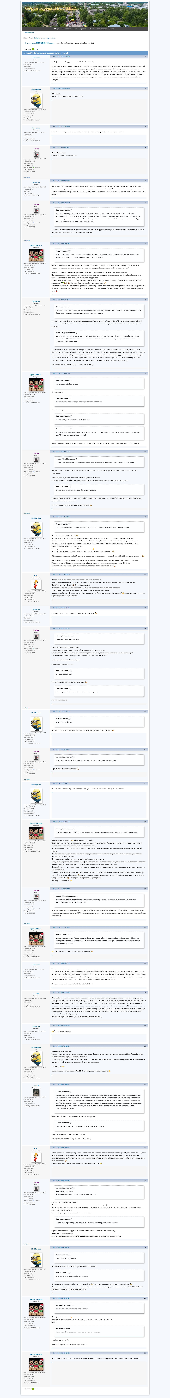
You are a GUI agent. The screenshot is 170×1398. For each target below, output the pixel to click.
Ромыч (36, 149)
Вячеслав (36, 58)
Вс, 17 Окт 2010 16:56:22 (61, 147)
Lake (36, 576)
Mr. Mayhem (36, 89)
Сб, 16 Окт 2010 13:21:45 (61, 56)
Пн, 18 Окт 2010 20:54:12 (61, 750)
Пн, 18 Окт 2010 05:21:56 (61, 517)
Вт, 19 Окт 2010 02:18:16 (61, 1025)
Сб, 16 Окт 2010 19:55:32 (61, 88)
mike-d (36, 1086)
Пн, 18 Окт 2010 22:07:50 (61, 889)
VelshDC (36, 994)
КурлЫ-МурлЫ (36, 245)
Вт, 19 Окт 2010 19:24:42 (61, 1353)
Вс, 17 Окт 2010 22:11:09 (61, 244)
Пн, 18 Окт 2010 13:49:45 (61, 628)
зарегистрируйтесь (49, 38)
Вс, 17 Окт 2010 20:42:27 (61, 203)
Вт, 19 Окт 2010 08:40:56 (61, 1147)
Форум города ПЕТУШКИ (35, 43)
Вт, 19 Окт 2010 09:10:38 (61, 1181)
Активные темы (29, 32)
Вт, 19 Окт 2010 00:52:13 (61, 963)
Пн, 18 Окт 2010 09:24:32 (61, 574)
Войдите (37, 38)
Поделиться (52, 57)
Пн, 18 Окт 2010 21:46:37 (61, 783)
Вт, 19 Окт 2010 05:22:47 (61, 1046)
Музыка (50, 43)
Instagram (27, 177)
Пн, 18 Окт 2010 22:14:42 (61, 927)
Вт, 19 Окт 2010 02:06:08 (61, 992)
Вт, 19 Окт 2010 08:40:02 (61, 1084)
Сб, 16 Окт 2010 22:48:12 (61, 126)
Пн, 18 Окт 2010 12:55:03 (61, 608)
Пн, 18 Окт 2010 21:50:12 (61, 821)
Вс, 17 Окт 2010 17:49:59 (61, 181)
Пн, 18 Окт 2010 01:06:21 (61, 373)
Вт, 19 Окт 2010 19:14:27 (61, 1298)
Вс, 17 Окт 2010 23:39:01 (61, 299)
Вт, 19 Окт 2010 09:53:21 (61, 1247)
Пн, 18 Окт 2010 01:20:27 (61, 452)
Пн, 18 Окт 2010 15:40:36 (61, 711)
